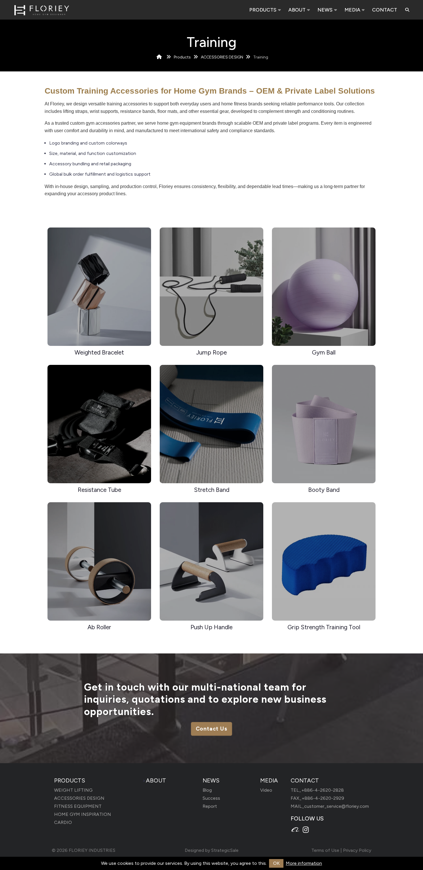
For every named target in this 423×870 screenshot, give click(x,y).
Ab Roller (99, 627)
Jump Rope (211, 352)
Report (210, 806)
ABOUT (297, 10)
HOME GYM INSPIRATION (82, 814)
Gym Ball (324, 352)
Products (182, 57)
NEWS (325, 10)
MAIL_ (330, 806)
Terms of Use (325, 850)
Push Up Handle (211, 627)
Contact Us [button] (211, 728)
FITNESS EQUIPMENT (78, 806)
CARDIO (63, 822)
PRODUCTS (263, 10)
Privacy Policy (357, 850)
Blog (207, 790)
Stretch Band (211, 489)
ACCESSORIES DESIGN (222, 57)
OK (276, 863)
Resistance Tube (99, 489)
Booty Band (324, 489)
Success (211, 798)
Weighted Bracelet (99, 352)
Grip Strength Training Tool (323, 627)
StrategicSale (225, 850)
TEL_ (317, 790)
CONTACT (384, 10)
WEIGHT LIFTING (73, 790)
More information (304, 863)
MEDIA (352, 10)
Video (266, 790)
